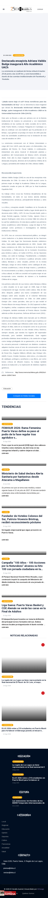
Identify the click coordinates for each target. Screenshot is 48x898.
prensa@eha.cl (9, 868)
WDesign (40, 889)
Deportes (5, 836)
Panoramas (6, 844)
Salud (4, 851)
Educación (7, 389)
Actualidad (5, 848)
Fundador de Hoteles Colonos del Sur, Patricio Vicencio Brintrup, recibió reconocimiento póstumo (22, 519)
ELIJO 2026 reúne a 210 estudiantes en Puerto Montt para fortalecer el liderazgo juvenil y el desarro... (24, 729)
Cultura (4, 840)
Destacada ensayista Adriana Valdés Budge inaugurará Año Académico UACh (24, 64)
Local (4, 821)
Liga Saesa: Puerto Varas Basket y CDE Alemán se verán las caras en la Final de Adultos (24, 608)
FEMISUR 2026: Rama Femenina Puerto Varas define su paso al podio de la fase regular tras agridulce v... (21, 432)
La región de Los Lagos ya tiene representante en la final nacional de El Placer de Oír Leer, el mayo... (24, 681)
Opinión (4, 833)
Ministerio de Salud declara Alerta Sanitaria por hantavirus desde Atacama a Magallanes (22, 477)
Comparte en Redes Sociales (24, 396)
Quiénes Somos (28, 893)
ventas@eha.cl (9, 873)
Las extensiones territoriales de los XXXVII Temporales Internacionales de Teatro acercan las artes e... (28, 803)
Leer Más (5, 453)
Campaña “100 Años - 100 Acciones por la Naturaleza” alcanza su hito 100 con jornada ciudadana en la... (23, 566)
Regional (5, 825)
